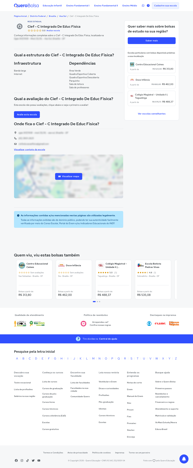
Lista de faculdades (80, 382)
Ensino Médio (129, 5)
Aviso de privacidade (78, 452)
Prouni (130, 409)
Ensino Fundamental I (77, 5)
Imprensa (119, 452)
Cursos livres (48, 402)
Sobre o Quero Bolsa (165, 381)
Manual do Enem (135, 396)
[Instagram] (22, 460)
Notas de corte (134, 382)
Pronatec (131, 423)
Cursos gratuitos (50, 429)
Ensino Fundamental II (106, 5)
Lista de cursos (49, 381)
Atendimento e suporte (166, 409)
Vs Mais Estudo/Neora (166, 422)
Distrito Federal (38, 16)
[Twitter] (33, 460)
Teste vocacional (22, 382)
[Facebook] (16, 460)
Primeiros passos (163, 388)
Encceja (131, 437)
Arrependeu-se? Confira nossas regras (100, 323)
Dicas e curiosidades (109, 388)
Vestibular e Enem (108, 381)
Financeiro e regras (164, 402)
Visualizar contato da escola (29, 149)
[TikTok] (27, 460)
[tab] (94, 301)
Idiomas (102, 408)
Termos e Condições (53, 452)
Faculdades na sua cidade (79, 389)
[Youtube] (39, 460)
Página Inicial (20, 16)
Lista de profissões (23, 389)
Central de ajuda (108, 338)
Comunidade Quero (80, 396)
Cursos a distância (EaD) (54, 415)
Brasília (52, 16)
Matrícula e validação (165, 415)
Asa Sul (62, 16)
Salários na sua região (24, 396)
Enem (130, 389)
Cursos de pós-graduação (49, 395)
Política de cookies (101, 452)
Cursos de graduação (52, 388)
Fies (129, 416)
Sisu (129, 403)
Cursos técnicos (50, 409)
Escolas (46, 422)
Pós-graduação (106, 402)
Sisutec (131, 430)
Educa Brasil (161, 429)
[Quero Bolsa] (26, 5)
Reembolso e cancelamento (162, 395)
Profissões (104, 395)
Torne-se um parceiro (139, 452)
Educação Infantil (52, 5)
